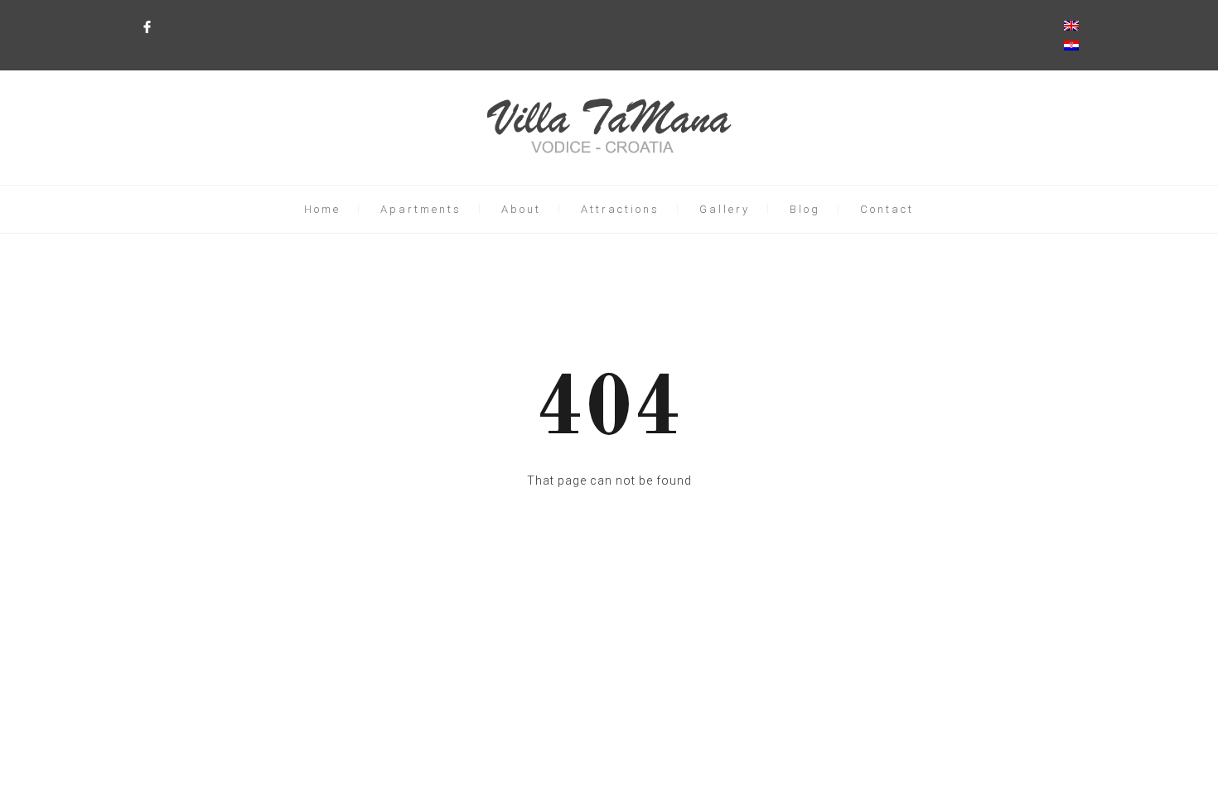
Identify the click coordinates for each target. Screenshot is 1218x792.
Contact (887, 209)
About (521, 209)
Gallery (724, 209)
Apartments (421, 209)
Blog (805, 209)
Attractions (620, 209)
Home (322, 209)
